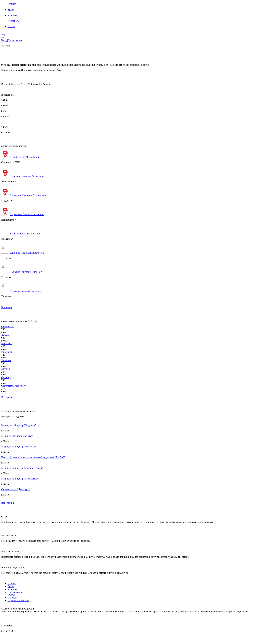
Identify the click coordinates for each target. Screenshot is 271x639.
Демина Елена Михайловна (24, 157)
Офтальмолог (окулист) (13, 385)
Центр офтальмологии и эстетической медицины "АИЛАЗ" (33, 457)
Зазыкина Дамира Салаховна (25, 291)
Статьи (11, 26)
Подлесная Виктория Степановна (28, 195)
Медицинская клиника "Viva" (17, 436)
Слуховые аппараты (18, 600)
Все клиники (8, 502)
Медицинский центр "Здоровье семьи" (22, 468)
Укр (3, 34)
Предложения (15, 592)
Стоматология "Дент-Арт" (15, 489)
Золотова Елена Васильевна (25, 233)
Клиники (12, 15)
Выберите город (10, 416)
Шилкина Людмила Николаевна (27, 252)
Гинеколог (6, 352)
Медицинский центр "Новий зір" (19, 446)
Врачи (11, 9)
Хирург (5, 335)
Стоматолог (7, 326)
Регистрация (15, 40)
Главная (12, 4)
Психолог (6, 343)
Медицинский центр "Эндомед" (18, 425)
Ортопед (6, 377)
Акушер (5, 369)
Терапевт (6, 360)
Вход (4, 40)
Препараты (13, 20)
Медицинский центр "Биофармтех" (20, 478)
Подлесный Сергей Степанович (27, 214)
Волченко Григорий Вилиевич (26, 272)
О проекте (13, 597)
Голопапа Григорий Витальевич (27, 176)
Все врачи (6, 307)
